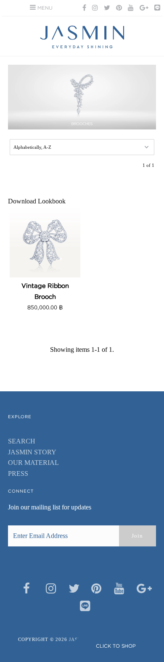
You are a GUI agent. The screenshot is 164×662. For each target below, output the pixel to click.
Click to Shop (116, 645)
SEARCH (21, 441)
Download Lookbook (37, 201)
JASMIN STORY (32, 452)
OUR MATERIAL (33, 462)
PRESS (18, 473)
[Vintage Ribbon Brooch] (45, 242)
